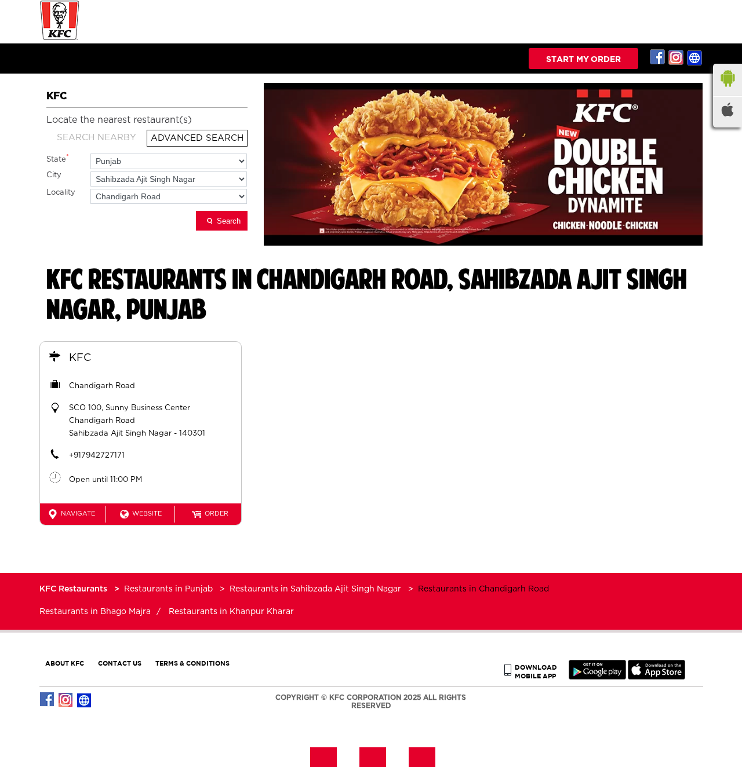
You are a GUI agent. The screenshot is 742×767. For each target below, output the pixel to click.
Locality (60, 192)
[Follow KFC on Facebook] (658, 57)
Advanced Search (197, 138)
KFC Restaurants (74, 589)
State (57, 158)
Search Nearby (96, 137)
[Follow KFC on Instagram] (676, 57)
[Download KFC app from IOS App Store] (656, 677)
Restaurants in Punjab (168, 589)
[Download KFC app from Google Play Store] (597, 677)
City (53, 175)
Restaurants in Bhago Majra (95, 612)
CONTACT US (119, 663)
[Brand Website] (695, 57)
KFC (80, 358)
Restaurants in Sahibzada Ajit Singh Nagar (315, 589)
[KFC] (59, 38)
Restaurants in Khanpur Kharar (231, 612)
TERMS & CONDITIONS (192, 663)
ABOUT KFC (64, 663)
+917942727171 (97, 455)
